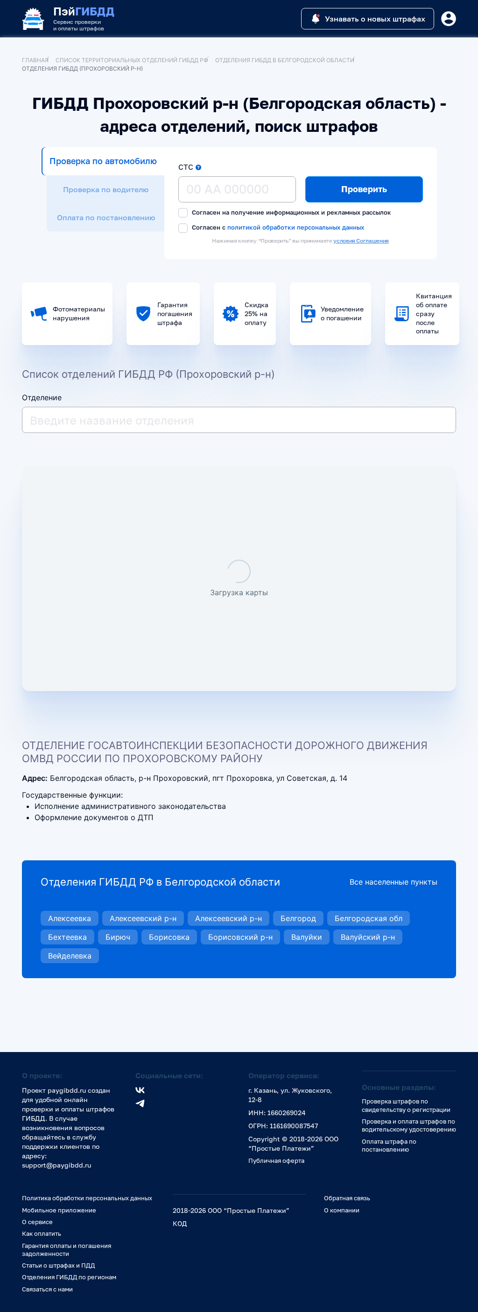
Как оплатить (41, 1233)
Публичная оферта (276, 1160)
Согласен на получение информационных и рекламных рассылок (290, 212)
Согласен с (277, 227)
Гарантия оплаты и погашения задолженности (66, 1249)
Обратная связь (347, 1198)
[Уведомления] (448, 18)
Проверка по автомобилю (103, 161)
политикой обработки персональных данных (295, 227)
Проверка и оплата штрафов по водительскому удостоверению (409, 1125)
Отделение (42, 397)
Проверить (364, 189)
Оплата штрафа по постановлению (389, 1145)
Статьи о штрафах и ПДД (58, 1265)
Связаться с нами (47, 1289)
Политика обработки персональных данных (87, 1198)
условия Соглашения (361, 240)
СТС (185, 167)
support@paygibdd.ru (56, 1165)
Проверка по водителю (105, 189)
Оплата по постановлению (106, 217)
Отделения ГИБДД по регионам (69, 1277)
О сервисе (37, 1221)
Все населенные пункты (393, 882)
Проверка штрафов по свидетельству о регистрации (406, 1105)
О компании (341, 1210)
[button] (198, 167)
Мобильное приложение (59, 1210)
